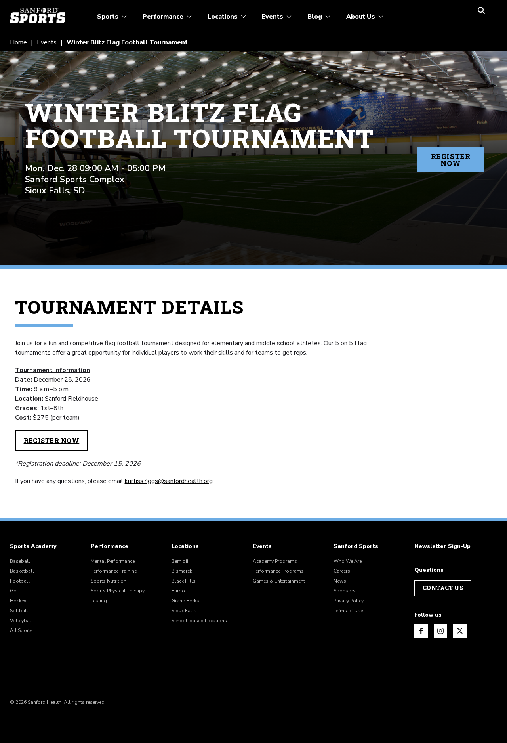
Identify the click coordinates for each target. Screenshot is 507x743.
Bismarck (182, 571)
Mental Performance (113, 561)
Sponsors (345, 591)
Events (47, 42)
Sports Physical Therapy (118, 591)
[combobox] (433, 9)
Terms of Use (348, 610)
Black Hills (184, 581)
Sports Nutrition (108, 581)
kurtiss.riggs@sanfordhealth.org (169, 481)
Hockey (18, 601)
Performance (109, 546)
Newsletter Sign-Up (442, 546)
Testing (99, 601)
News (340, 581)
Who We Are (348, 561)
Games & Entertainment (279, 581)
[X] (460, 631)
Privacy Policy (349, 601)
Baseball (20, 561)
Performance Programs (278, 571)
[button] (481, 9)
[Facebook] (421, 631)
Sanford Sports (356, 546)
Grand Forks (185, 601)
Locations (185, 546)
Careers (342, 571)
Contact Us (443, 588)
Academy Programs (275, 561)
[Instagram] (440, 631)
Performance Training (114, 571)
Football (20, 581)
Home (18, 42)
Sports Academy (33, 546)
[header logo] (37, 15)
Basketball (22, 571)
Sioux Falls (184, 610)
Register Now (450, 159)
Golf (15, 591)
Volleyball (21, 620)
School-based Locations (199, 620)
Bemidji (180, 561)
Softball (19, 610)
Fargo (178, 591)
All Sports (21, 630)
